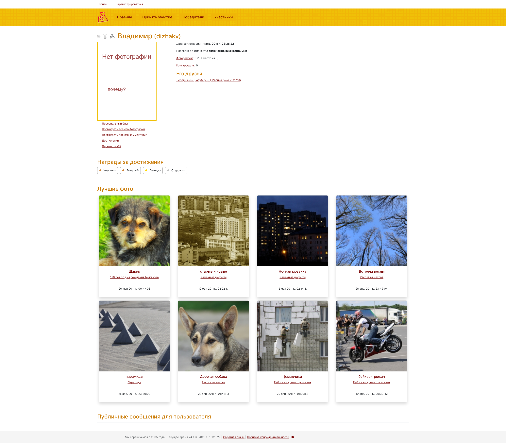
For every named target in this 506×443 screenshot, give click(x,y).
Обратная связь (234, 437)
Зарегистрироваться (129, 4)
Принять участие (159, 17)
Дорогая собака (213, 376)
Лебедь (185, 80)
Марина (226, 80)
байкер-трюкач (372, 376)
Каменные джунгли (214, 277)
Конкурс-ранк (185, 65)
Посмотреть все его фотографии (123, 129)
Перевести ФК (111, 146)
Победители (195, 17)
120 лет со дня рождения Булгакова (134, 277)
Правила (126, 17)
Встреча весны (371, 271)
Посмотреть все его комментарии (124, 134)
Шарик (134, 271)
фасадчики (292, 376)
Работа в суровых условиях (292, 382)
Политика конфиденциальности (268, 437)
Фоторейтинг (184, 58)
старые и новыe (213, 271)
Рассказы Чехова (371, 277)
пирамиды (134, 376)
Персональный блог (115, 123)
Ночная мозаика (292, 271)
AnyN (203, 80)
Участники (225, 17)
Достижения (110, 140)
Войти (103, 4)
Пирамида (134, 382)
